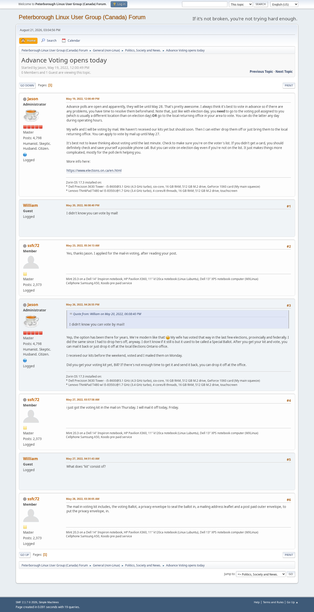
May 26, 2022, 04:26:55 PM (82, 304)
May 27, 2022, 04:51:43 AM (82, 458)
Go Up (24, 555)
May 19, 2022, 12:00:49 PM (82, 98)
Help (257, 602)
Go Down (27, 85)
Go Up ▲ (292, 602)
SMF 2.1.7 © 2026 (26, 602)
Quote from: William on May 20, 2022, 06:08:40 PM (107, 314)
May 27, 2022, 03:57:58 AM (82, 399)
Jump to (229, 574)
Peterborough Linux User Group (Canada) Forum (82, 17)
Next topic (284, 71)
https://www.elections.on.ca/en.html (93, 170)
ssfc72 (33, 245)
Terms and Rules (273, 602)
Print (289, 85)
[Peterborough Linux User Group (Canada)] (25, 154)
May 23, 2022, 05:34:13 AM (82, 245)
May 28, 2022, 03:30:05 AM (82, 499)
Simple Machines (49, 602)
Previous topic (261, 71)
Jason (32, 98)
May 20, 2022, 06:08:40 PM (82, 205)
